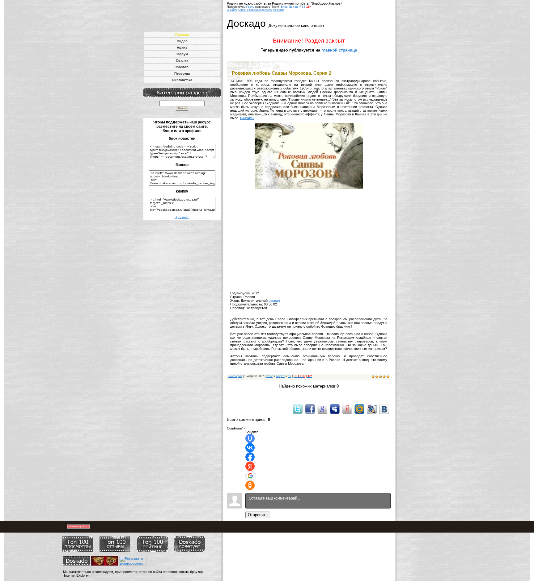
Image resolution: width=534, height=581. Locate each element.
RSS (302, 6)
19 (289, 376)
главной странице (339, 50)
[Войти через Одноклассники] (250, 485)
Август (280, 376)
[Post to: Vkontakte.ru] (384, 409)
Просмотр (182, 217)
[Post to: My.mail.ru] (359, 409)
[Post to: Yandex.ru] (347, 409)
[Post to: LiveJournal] (372, 409)
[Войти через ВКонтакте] (250, 447)
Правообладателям (259, 9)
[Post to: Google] (322, 409)
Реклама (278, 9)
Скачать (247, 118)
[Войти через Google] (250, 476)
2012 (269, 376)
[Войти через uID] (250, 438)
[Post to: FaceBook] (310, 409)
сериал (274, 300)
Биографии (235, 376)
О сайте (232, 9)
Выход (293, 6)
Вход (284, 6)
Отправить (258, 515)
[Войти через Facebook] (250, 457)
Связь (242, 9)
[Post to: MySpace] (334, 409)
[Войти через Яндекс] (250, 466)
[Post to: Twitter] (297, 409)
